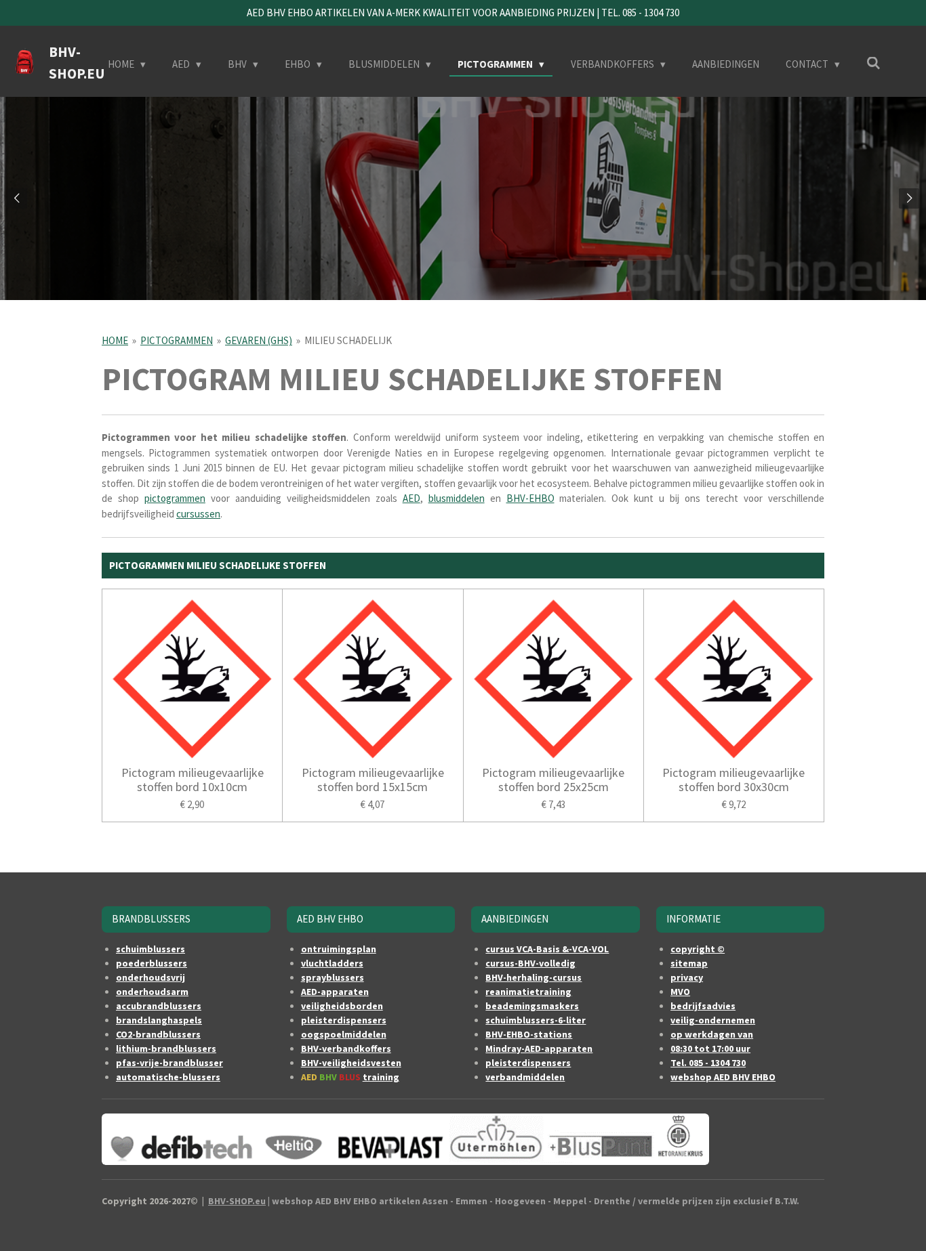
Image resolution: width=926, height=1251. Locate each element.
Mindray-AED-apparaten (538, 1048)
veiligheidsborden (342, 1006)
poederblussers (151, 963)
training (381, 1077)
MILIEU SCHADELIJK (348, 340)
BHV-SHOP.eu (237, 1201)
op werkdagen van (711, 1034)
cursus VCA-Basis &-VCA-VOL (547, 949)
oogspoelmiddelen (343, 1034)
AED (411, 498)
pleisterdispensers (343, 1020)
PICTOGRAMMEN (176, 340)
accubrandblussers (158, 1006)
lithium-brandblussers (166, 1048)
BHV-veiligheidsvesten (351, 1063)
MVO (680, 991)
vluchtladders (332, 963)
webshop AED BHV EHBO (723, 1077)
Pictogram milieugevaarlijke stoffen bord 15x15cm (373, 779)
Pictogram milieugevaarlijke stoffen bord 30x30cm (733, 779)
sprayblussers (332, 977)
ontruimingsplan (338, 949)
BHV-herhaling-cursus (533, 977)
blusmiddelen (456, 498)
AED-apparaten (335, 991)
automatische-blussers (168, 1077)
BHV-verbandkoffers (346, 1048)
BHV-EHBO (530, 498)
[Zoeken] (873, 63)
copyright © (697, 949)
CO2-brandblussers (158, 1034)
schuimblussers (150, 949)
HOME (115, 340)
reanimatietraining (528, 991)
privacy (686, 977)
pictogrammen (174, 498)
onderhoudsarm (152, 991)
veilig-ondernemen (712, 1020)
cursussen (198, 513)
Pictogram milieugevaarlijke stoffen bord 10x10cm (192, 779)
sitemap (689, 963)
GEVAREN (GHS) (258, 340)
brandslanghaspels (159, 1020)
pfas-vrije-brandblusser (169, 1063)
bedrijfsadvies (703, 1006)
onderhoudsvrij (150, 977)
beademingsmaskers (532, 1006)
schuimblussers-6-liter (535, 1020)
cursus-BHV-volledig (530, 963)
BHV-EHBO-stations (528, 1034)
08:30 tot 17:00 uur (710, 1048)
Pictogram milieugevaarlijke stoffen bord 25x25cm (553, 779)
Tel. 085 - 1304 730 (708, 1063)
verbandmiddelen (525, 1077)
